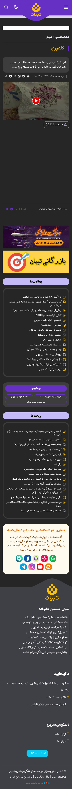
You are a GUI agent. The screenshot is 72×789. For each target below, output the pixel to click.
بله (19, 558)
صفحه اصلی (62, 37)
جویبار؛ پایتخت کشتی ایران (49, 354)
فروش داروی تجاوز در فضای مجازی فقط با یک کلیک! (37, 479)
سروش (27, 558)
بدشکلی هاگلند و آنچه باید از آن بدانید (43, 484)
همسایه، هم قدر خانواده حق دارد (45, 330)
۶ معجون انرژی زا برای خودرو (48, 320)
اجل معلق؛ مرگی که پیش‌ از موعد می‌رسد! (41, 511)
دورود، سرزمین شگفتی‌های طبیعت (44, 459)
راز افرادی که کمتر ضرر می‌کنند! (47, 454)
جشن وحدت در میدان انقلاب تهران (44, 349)
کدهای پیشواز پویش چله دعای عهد (44, 440)
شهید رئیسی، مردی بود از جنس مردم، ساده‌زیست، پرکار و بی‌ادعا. (34, 433)
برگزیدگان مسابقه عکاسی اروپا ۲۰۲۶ (44, 359)
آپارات (44, 558)
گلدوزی (57, 48)
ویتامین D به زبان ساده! (50, 335)
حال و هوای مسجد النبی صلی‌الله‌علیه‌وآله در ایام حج (36, 497)
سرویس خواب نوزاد (36, 402)
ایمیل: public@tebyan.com (48, 704)
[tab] (36, 281)
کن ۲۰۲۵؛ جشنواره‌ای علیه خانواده (45, 449)
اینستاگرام (31, 566)
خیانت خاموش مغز (52, 340)
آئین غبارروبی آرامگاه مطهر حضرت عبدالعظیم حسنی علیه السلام (35, 303)
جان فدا (58, 464)
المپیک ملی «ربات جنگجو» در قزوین (44, 364)
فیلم (49, 37)
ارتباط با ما (60, 734)
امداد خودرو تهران (19, 396)
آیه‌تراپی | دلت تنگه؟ (51, 325)
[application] (36, 101)
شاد (52, 558)
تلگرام (23, 566)
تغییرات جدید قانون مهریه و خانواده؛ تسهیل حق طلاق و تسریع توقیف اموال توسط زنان (34, 490)
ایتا (48, 566)
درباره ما (61, 741)
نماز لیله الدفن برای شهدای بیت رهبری (43, 469)
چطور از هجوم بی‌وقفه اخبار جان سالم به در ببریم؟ (37, 310)
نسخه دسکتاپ (37, 753)
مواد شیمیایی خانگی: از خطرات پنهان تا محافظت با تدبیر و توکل (34, 504)
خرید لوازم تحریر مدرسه (50, 396)
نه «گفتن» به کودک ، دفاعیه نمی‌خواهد (42, 297)
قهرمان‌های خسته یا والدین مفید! (45, 474)
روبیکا (36, 558)
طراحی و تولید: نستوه (34, 783)
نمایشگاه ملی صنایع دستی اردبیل (45, 345)
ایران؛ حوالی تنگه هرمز (50, 369)
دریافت (54, 124)
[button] (36, 101)
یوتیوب (40, 566)
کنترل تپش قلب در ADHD (48, 315)
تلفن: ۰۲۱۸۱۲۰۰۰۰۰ (56, 697)
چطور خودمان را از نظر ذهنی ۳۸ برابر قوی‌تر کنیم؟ (37, 445)
